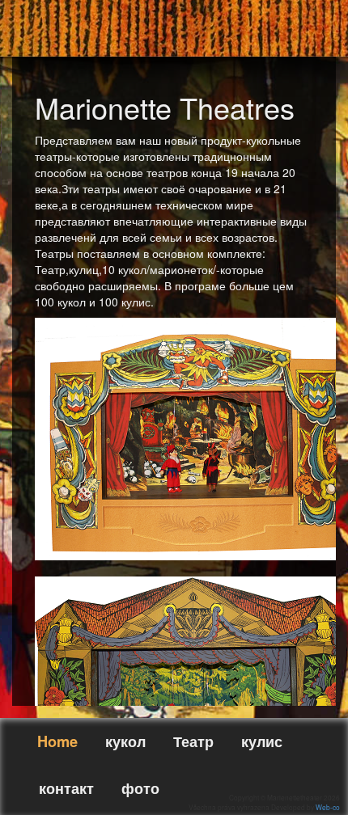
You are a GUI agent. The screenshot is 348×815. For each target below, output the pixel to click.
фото (140, 788)
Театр (193, 741)
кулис (261, 741)
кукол (125, 741)
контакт (66, 788)
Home (57, 741)
